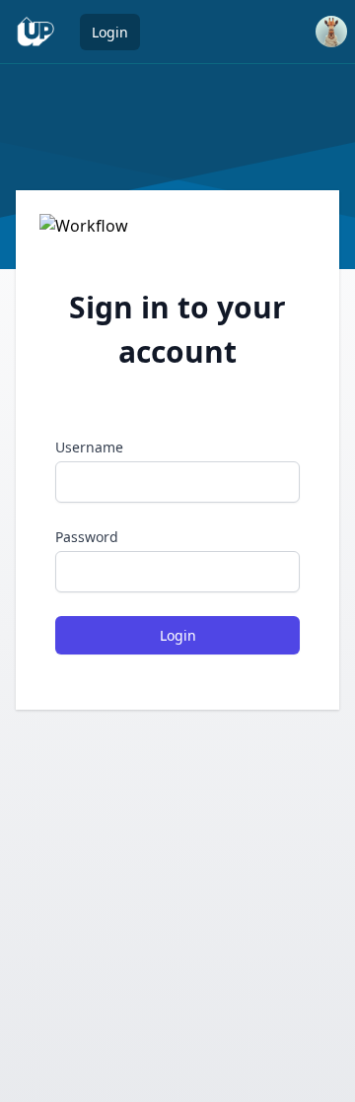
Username (89, 447)
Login (110, 32)
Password (86, 536)
